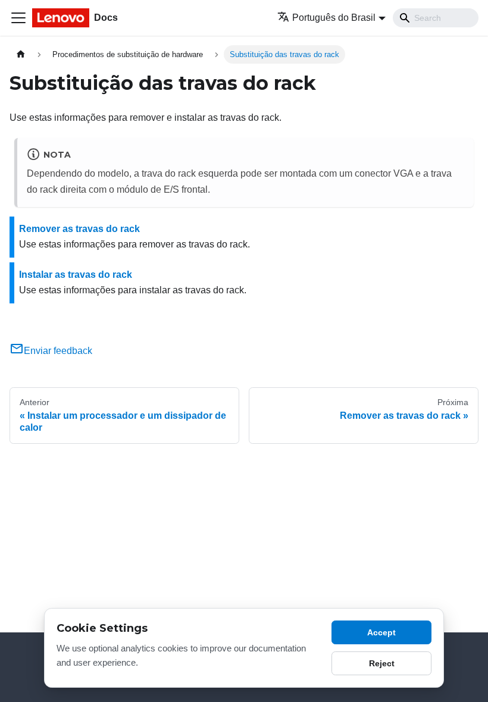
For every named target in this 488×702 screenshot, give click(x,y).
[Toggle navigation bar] (18, 18)
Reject (382, 663)
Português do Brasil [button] (334, 17)
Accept (381, 632)
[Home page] (21, 54)
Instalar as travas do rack (75, 274)
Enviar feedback (58, 351)
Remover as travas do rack (79, 229)
